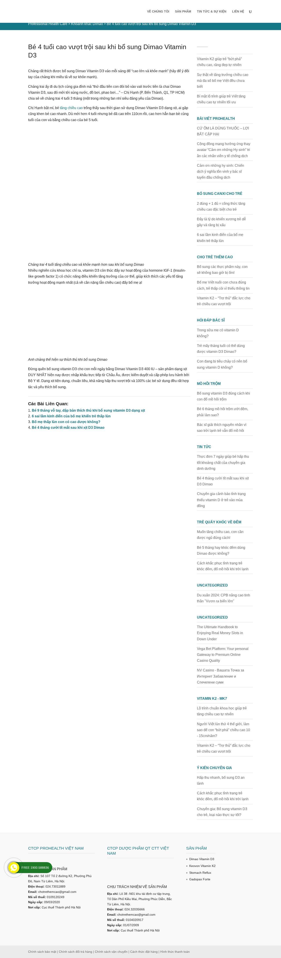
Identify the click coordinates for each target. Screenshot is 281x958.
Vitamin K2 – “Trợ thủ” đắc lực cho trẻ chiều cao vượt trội (223, 301)
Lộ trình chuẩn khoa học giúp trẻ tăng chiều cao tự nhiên (222, 711)
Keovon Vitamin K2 (202, 866)
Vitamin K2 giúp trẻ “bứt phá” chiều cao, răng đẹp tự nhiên (219, 62)
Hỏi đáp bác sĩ (211, 320)
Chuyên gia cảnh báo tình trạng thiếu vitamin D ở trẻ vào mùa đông (221, 500)
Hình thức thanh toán (175, 951)
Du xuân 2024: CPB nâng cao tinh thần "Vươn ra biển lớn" (223, 598)
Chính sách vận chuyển (111, 951)
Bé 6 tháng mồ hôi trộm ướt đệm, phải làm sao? (222, 412)
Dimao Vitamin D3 (201, 859)
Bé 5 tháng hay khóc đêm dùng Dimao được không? (221, 550)
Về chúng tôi (158, 11)
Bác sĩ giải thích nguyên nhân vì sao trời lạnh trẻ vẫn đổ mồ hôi (221, 427)
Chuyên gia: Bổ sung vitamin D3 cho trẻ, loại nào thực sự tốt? (222, 812)
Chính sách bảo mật (42, 951)
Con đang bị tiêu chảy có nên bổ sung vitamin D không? (222, 364)
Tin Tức (204, 447)
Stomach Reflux (200, 872)
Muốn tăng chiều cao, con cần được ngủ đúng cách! (220, 535)
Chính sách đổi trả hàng (75, 951)
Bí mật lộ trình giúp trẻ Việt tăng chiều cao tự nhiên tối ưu (221, 99)
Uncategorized (212, 585)
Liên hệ (238, 11)
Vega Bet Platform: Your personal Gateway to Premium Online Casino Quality (223, 654)
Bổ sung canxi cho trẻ (219, 194)
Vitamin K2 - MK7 (212, 698)
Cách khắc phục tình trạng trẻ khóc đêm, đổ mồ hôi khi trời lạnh (223, 566)
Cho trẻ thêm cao (215, 257)
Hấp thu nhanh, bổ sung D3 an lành (221, 780)
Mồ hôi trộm (209, 384)
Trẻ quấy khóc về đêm (219, 522)
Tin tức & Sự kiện (211, 11)
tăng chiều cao (71, 108)
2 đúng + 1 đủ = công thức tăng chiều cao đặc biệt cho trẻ (221, 206)
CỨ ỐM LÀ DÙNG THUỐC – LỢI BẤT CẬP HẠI (223, 131)
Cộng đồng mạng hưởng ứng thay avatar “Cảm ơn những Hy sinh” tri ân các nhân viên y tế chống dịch (223, 150)
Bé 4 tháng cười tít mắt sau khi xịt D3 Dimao (68, 427)
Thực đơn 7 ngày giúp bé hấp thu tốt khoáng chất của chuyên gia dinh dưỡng (223, 462)
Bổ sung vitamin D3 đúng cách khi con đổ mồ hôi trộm (223, 396)
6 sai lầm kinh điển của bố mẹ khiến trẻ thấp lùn (71, 416)
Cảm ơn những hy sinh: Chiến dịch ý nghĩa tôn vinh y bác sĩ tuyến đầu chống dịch (220, 171)
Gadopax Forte (199, 879)
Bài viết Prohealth (216, 118)
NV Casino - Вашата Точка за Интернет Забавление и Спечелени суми (220, 676)
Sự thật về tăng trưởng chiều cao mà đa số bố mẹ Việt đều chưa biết (222, 80)
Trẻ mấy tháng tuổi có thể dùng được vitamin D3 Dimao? (221, 348)
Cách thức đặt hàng (144, 951)
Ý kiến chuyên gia (214, 768)
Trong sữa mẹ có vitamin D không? (218, 333)
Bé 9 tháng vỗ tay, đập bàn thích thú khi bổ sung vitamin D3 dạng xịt (88, 410)
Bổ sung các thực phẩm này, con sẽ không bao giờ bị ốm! (222, 269)
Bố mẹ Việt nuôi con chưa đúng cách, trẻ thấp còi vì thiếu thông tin (223, 285)
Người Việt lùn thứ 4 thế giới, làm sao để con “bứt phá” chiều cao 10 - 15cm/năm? (223, 730)
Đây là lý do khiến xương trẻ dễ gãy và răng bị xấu (221, 222)
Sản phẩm (183, 11)
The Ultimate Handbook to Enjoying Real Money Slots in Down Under (220, 633)
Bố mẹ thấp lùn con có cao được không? (66, 422)
